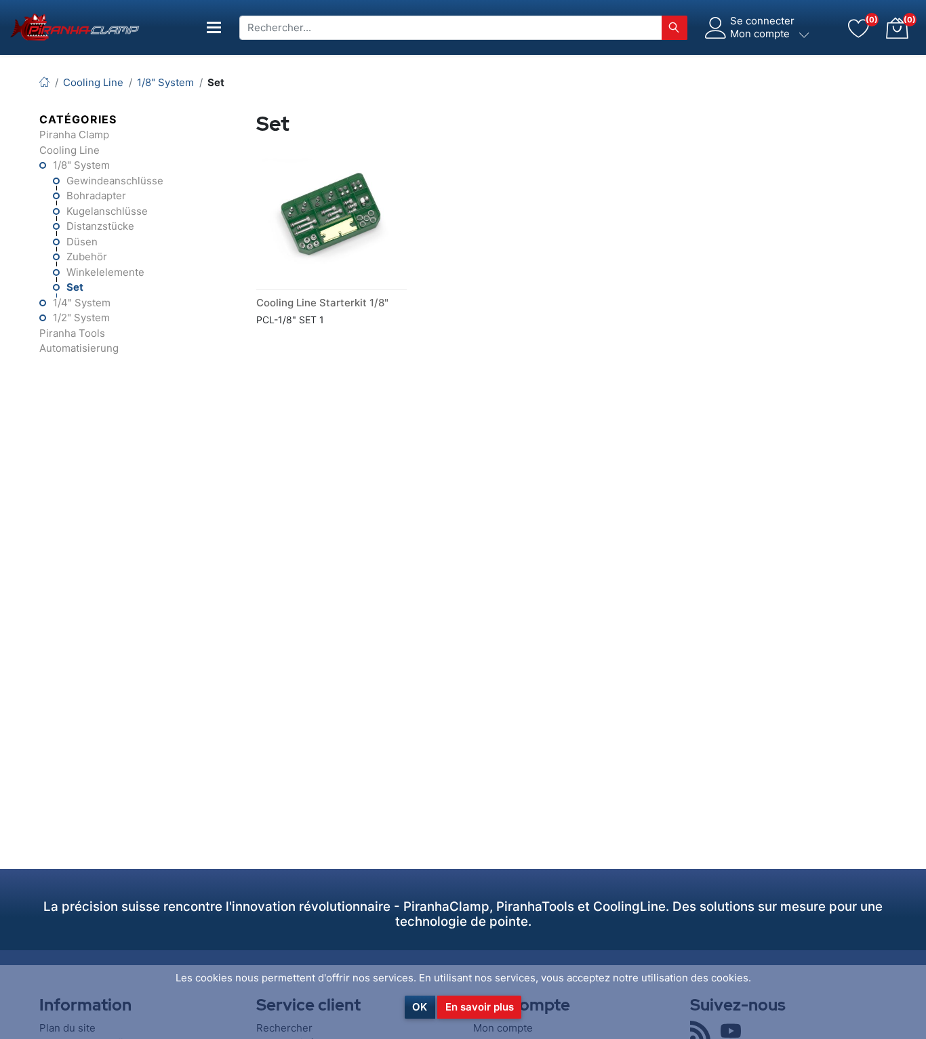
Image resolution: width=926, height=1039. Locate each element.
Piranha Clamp (74, 134)
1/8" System (81, 165)
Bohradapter (96, 195)
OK (419, 1006)
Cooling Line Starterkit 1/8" (322, 302)
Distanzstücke (100, 226)
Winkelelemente (105, 272)
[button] (897, 28)
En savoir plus (479, 1006)
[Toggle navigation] (214, 27)
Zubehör (86, 256)
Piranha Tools (72, 333)
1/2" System (81, 317)
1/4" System (81, 302)
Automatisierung (79, 348)
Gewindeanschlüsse (114, 180)
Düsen (82, 241)
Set (74, 287)
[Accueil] (44, 82)
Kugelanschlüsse (107, 211)
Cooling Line (69, 150)
